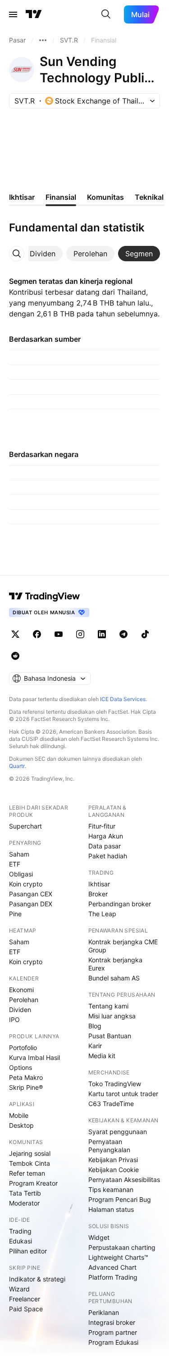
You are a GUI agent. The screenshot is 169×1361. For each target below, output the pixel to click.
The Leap (102, 914)
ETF (14, 864)
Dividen (20, 1009)
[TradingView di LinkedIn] (102, 634)
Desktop (21, 1125)
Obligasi (21, 874)
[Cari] (106, 14)
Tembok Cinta (29, 1163)
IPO (14, 1019)
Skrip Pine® (26, 1087)
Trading (20, 1231)
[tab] (43, 253)
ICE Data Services (123, 699)
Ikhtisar (99, 884)
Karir (95, 1046)
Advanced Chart (112, 1267)
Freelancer (24, 1299)
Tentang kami (108, 1006)
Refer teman (27, 1173)
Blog (94, 1026)
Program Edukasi (113, 1342)
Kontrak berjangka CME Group (123, 946)
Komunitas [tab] (105, 197)
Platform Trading (112, 1277)
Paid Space (26, 1309)
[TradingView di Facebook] (37, 634)
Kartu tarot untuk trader (123, 1093)
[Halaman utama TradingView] (34, 14)
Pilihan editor (28, 1251)
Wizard (19, 1289)
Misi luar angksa (112, 1016)
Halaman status (111, 1209)
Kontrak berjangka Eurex (115, 964)
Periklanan (103, 1312)
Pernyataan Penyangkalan (109, 1146)
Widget (99, 1237)
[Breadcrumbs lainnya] (43, 40)
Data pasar (104, 846)
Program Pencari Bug (119, 1199)
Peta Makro (26, 1077)
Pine (15, 914)
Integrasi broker (111, 1322)
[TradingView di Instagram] (80, 634)
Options (20, 1067)
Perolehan (23, 999)
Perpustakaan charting (121, 1247)
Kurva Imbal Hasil (34, 1057)
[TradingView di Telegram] (123, 634)
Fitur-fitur (101, 826)
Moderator (24, 1203)
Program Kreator (33, 1183)
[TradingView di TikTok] (145, 634)
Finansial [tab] (61, 197)
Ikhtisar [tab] (22, 197)
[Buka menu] (13, 14)
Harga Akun (105, 836)
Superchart (25, 826)
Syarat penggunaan (117, 1131)
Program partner (112, 1332)
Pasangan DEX (30, 904)
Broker (98, 894)
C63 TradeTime (111, 1103)
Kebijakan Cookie (113, 1169)
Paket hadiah (107, 856)
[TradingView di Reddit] (15, 656)
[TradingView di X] (15, 634)
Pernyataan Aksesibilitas (124, 1179)
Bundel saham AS (114, 978)
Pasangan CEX (30, 894)
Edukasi (20, 1241)
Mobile (18, 1115)
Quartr (17, 766)
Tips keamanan (110, 1189)
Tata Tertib (25, 1193)
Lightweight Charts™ (118, 1257)
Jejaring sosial (29, 1153)
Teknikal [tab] (149, 197)
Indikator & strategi (37, 1279)
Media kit (101, 1056)
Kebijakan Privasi (113, 1159)
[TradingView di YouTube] (58, 634)
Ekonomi (21, 990)
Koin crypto (25, 884)
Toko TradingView (114, 1084)
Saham (19, 854)
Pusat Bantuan (109, 1036)
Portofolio (23, 1047)
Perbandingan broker (119, 904)
